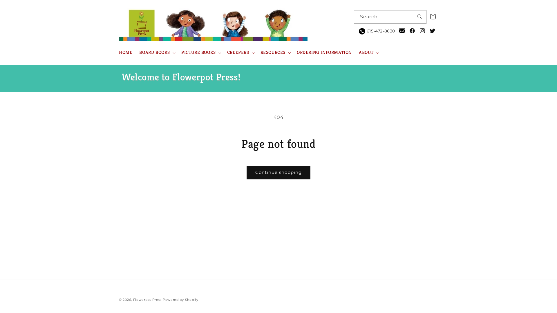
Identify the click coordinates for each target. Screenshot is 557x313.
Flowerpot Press (147, 300)
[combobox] (390, 16)
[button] (157, 52)
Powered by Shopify (180, 300)
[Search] (419, 16)
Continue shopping (278, 172)
